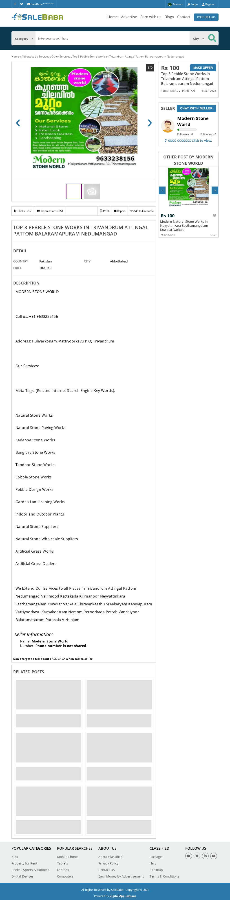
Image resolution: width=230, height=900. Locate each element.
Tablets (62, 863)
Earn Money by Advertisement (121, 876)
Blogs (169, 16)
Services (44, 56)
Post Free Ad (206, 17)
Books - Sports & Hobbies (30, 870)
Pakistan (188, 91)
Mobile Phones (68, 857)
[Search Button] (212, 38)
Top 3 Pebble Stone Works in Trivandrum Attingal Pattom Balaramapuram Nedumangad (128, 56)
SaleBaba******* (42, 4)
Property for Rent (24, 863)
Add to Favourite (143, 211)
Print (105, 211)
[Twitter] (21, 4)
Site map (156, 870)
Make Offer (203, 67)
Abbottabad (29, 56)
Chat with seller (196, 108)
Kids (14, 857)
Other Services (60, 56)
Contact (183, 16)
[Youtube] (213, 856)
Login (194, 4)
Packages (156, 857)
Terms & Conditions (164, 876)
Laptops (63, 870)
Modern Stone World (193, 121)
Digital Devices (22, 876)
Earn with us (150, 16)
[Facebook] (15, 4)
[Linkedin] (205, 856)
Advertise (129, 16)
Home (112, 16)
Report (120, 211)
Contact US (106, 870)
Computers (65, 876)
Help (153, 863)
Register (210, 4)
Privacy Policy (108, 863)
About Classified (110, 857)
